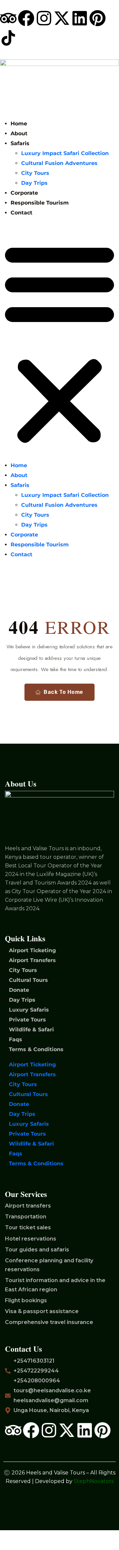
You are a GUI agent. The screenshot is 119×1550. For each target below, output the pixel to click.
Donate (19, 990)
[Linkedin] (79, 18)
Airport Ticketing (32, 950)
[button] (59, 342)
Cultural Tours (28, 980)
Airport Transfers (32, 960)
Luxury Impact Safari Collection (65, 153)
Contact (21, 213)
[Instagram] (44, 18)
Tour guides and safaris (37, 1249)
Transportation (25, 1216)
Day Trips (34, 183)
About (19, 133)
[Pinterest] (97, 18)
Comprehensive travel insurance (49, 1322)
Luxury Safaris (29, 1010)
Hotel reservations (30, 1239)
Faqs (15, 1039)
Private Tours (27, 1020)
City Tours (35, 173)
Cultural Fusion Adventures (59, 163)
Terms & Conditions (36, 1049)
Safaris (20, 143)
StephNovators (94, 1481)
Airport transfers (28, 1206)
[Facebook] (26, 18)
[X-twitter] (62, 18)
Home (19, 123)
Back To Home (63, 692)
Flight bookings (26, 1300)
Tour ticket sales (28, 1227)
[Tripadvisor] (8, 18)
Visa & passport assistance (42, 1311)
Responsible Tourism (40, 203)
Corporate (24, 193)
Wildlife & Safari (31, 1029)
